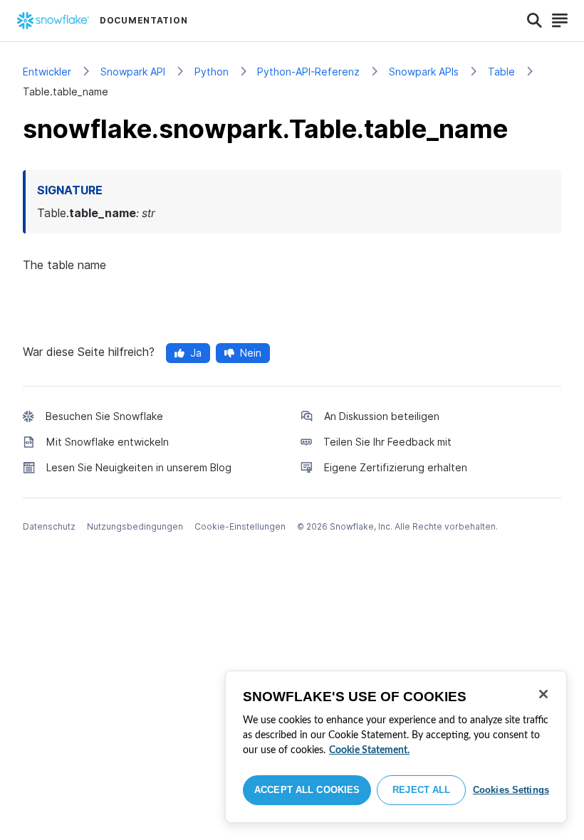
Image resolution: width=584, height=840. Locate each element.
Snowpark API (132, 71)
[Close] (543, 694)
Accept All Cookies (307, 789)
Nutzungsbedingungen (135, 526)
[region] (396, 747)
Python (211, 71)
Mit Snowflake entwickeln (107, 442)
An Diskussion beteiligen (381, 416)
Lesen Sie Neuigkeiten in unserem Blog (138, 467)
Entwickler (47, 71)
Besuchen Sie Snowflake (104, 416)
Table (501, 71)
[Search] (534, 21)
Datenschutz (49, 526)
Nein (250, 353)
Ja (196, 353)
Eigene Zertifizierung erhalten (395, 467)
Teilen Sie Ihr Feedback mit (387, 442)
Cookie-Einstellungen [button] (240, 526)
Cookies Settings (511, 789)
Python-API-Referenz (308, 71)
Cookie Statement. (369, 750)
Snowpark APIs (424, 71)
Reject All (421, 789)
